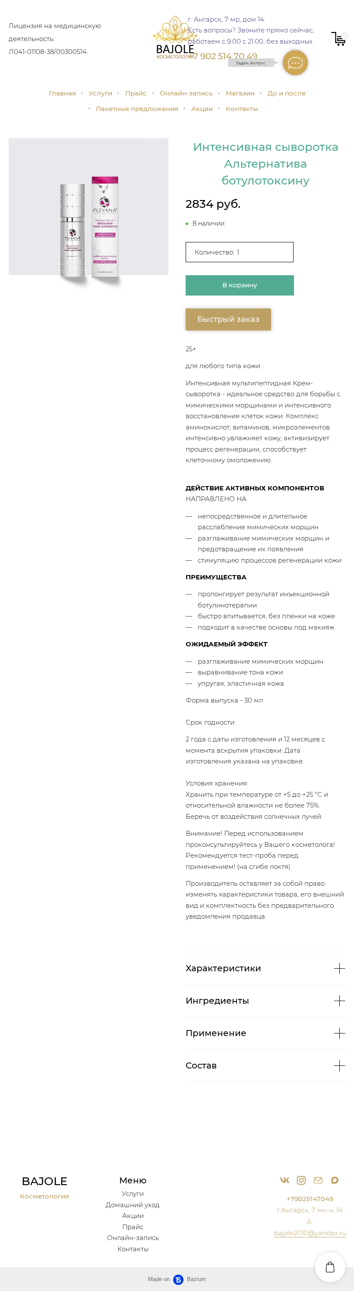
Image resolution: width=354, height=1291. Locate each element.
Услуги (100, 93)
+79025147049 (310, 1199)
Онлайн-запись (186, 93)
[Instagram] (301, 1180)
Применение (216, 1033)
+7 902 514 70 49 (222, 56)
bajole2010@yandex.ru (310, 1233)
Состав (201, 1065)
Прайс (136, 93)
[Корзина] (338, 39)
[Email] (318, 1180)
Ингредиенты (217, 1000)
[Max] (334, 1180)
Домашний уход (133, 1205)
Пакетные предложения (137, 109)
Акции (202, 109)
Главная (62, 93)
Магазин (240, 93)
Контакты (242, 109)
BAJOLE (44, 1181)
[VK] (285, 1180)
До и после (287, 93)
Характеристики (223, 968)
